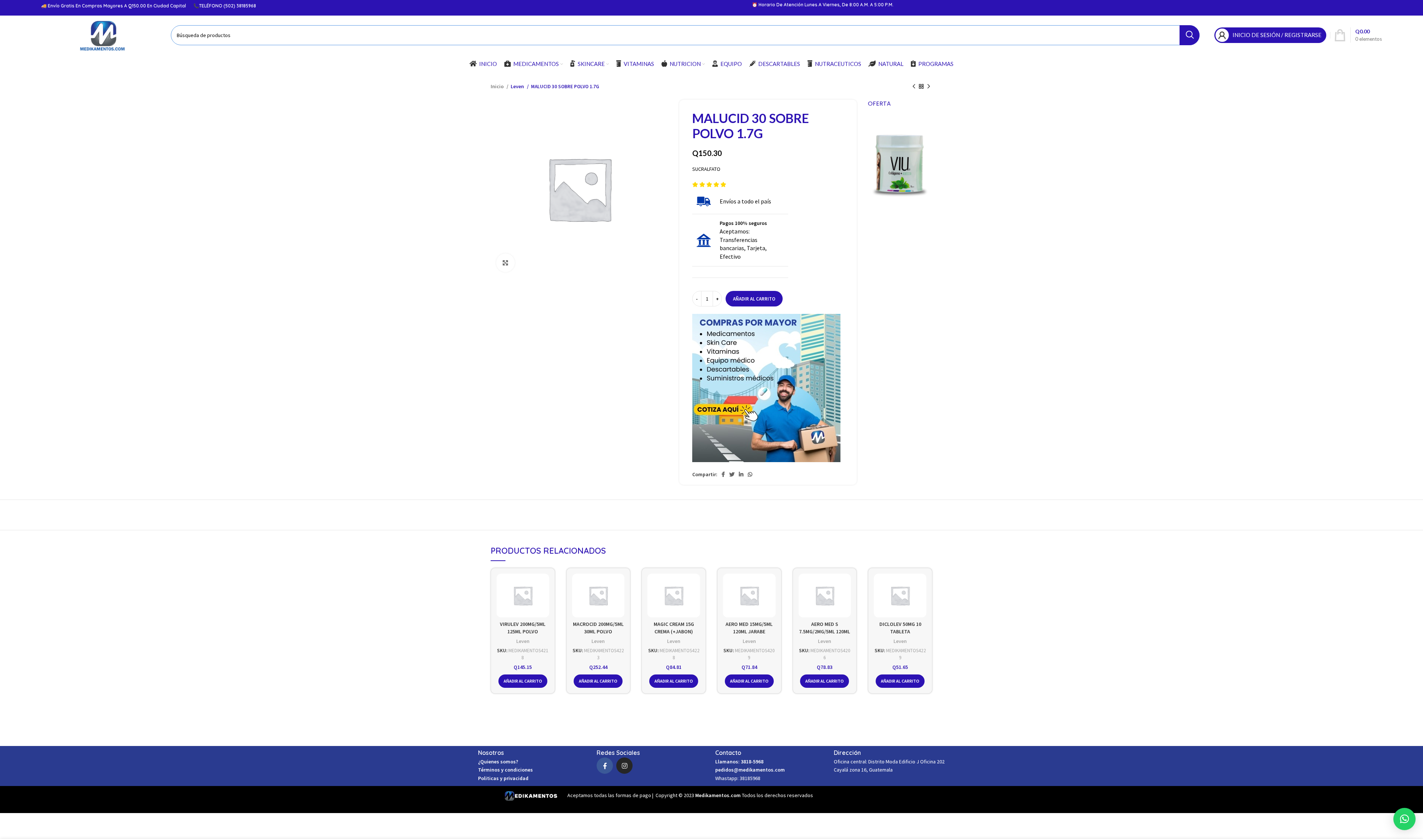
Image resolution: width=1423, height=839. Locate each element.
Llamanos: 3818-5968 (739, 761)
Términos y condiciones (505, 769)
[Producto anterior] (914, 86)
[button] (1404, 819)
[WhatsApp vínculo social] (750, 474)
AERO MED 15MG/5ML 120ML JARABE (749, 628)
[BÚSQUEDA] (1190, 35)
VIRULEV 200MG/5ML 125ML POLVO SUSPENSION (522, 631)
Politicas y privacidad (503, 778)
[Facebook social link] (723, 474)
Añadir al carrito (754, 299)
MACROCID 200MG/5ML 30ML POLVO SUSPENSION (598, 631)
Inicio (498, 86)
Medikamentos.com (718, 795)
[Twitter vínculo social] (732, 474)
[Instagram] (624, 765)
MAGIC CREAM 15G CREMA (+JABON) (674, 628)
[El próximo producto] (928, 86)
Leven (518, 86)
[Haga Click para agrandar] (505, 262)
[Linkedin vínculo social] (741, 474)
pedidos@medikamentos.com (750, 769)
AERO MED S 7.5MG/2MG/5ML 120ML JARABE (824, 631)
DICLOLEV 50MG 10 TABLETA (900, 628)
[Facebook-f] (605, 765)
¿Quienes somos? (498, 761)
